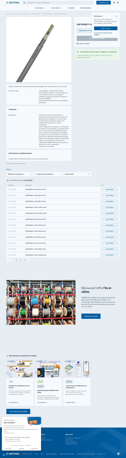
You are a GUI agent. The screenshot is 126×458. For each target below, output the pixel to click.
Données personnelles (67, 454)
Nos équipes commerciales (44, 440)
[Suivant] (29, 260)
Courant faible (35, 14)
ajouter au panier (98, 38)
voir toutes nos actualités (18, 411)
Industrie (26, 14)
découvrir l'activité (91, 316)
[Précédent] (8, 260)
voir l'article (109, 189)
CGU (36, 454)
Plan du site (101, 454)
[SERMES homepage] (12, 2)
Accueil (8, 14)
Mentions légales (51, 454)
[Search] (24, 2)
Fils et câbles (17, 14)
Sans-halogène (47, 14)
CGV (42, 454)
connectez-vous (104, 2)
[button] (20, 174)
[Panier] (118, 3)
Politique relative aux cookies (86, 454)
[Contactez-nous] (114, 3)
